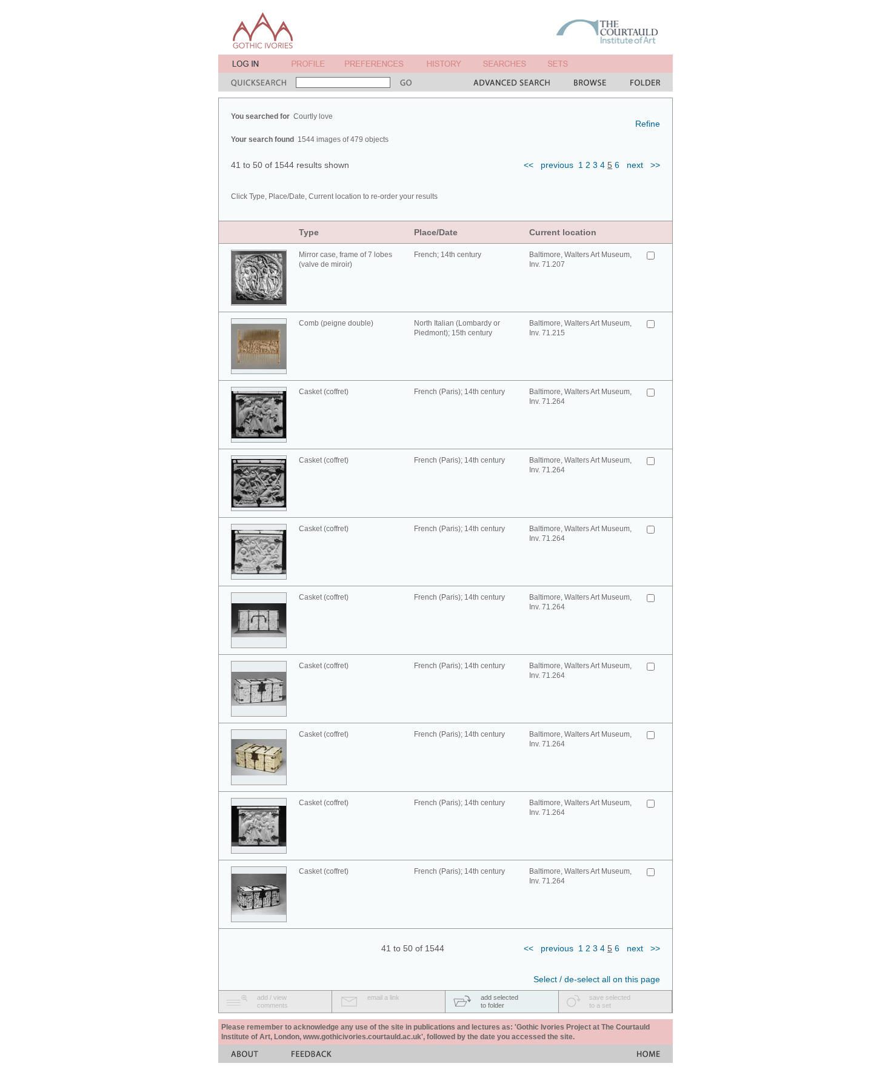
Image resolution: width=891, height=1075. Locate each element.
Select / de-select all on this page (596, 979)
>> (655, 165)
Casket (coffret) (324, 391)
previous (557, 165)
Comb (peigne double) (336, 323)
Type (309, 232)
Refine (647, 124)
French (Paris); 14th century (459, 391)
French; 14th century (447, 254)
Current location (562, 232)
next (635, 165)
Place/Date (436, 232)
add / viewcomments (272, 1001)
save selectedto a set (609, 1001)
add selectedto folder (499, 1001)
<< (528, 165)
